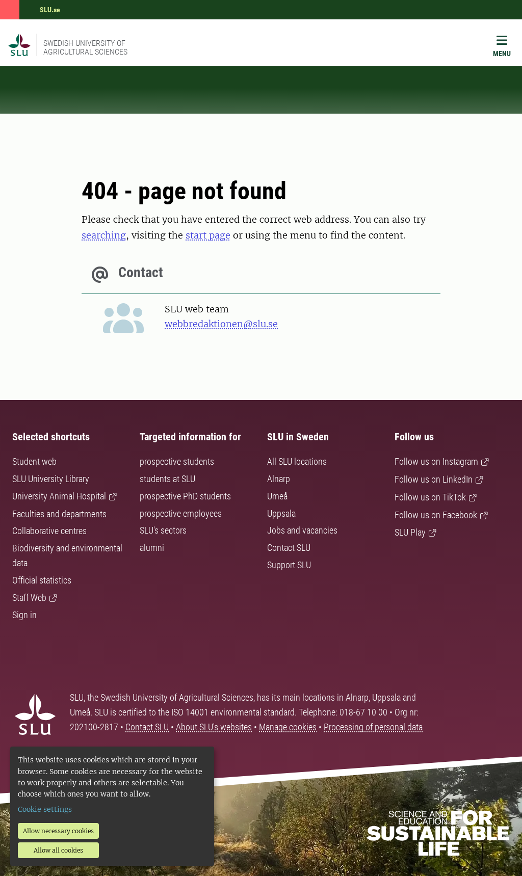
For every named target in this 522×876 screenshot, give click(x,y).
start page (208, 235)
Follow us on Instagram (436, 461)
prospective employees (181, 513)
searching (104, 235)
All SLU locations (297, 461)
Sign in (24, 614)
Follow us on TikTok (430, 497)
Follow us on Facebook (436, 515)
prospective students (177, 461)
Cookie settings (45, 809)
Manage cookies (288, 727)
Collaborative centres (49, 530)
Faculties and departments (59, 514)
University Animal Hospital (59, 496)
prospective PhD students (185, 496)
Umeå (277, 496)
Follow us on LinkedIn (434, 479)
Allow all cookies (58, 850)
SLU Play (410, 532)
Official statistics (41, 580)
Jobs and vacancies (302, 530)
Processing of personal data (373, 727)
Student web (34, 461)
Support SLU (289, 565)
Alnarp (278, 478)
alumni (152, 547)
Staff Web (29, 597)
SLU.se (50, 10)
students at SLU (167, 478)
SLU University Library (50, 478)
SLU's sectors (163, 530)
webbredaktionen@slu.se (221, 324)
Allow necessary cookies (58, 831)
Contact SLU (288, 547)
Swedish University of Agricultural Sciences (85, 47)
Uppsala (281, 513)
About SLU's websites (214, 727)
